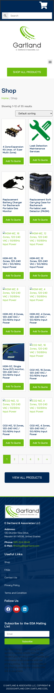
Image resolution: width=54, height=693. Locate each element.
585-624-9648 (21, 542)
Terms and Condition (15, 592)
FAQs (7, 569)
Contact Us (10, 577)
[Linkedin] (24, 609)
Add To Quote (13, 160)
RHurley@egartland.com (26, 545)
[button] (50, 61)
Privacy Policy (12, 585)
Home (5, 98)
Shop (7, 562)
